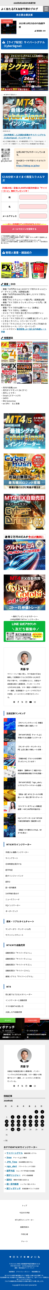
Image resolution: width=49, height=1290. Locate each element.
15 (36, 1121)
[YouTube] (30, 702)
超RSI (7, 881)
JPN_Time (12, 1161)
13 (24, 1121)
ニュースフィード (12, 899)
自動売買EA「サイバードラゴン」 (19, 964)
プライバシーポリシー (23, 1272)
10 (7, 1121)
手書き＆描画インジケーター (17, 852)
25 (13, 1129)
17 (7, 1125)
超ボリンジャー (14, 1175)
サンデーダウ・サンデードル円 (17, 929)
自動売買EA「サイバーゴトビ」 (18, 970)
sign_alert (12, 1166)
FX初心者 (24, 1234)
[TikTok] (31, 1257)
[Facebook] (18, 702)
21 (30, 1125)
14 (30, 1121)
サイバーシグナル (15, 1152)
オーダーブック (11, 911)
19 (19, 1125)
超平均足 (9, 870)
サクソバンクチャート (14, 935)
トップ (24, 1205)
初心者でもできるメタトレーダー (18, 994)
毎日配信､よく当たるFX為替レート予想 (23, 330)
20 (24, 1125)
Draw (9, 1157)
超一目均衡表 (10, 887)
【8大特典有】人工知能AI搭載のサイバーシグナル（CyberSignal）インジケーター (24, 136)
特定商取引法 (36, 1272)
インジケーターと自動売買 (16, 1000)
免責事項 (12, 1272)
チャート (24, 1241)
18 (13, 1125)
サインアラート (11, 858)
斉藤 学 (24, 669)
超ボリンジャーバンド (14, 875)
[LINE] (10, 1257)
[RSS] (39, 1257)
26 (19, 1129)
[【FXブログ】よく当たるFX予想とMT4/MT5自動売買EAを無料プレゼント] (25, 9)
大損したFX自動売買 (13, 1012)
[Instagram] (26, 702)
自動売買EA (24, 1227)
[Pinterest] (24, 1257)
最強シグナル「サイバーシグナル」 (19, 976)
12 (19, 1121)
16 (42, 1121)
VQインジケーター (12, 905)
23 (42, 1125)
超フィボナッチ (14, 1188)
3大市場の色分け (12, 893)
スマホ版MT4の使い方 (14, 1006)
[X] (22, 702)
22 (36, 1125)
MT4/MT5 (32, 1020)
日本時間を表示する (13, 864)
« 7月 (5, 1140)
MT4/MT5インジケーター (24, 1220)
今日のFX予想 (7, 21)
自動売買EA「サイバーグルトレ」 (19, 952)
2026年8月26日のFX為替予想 (24, 3)
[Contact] (35, 702)
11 (13, 1121)
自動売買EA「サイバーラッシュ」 (19, 958)
